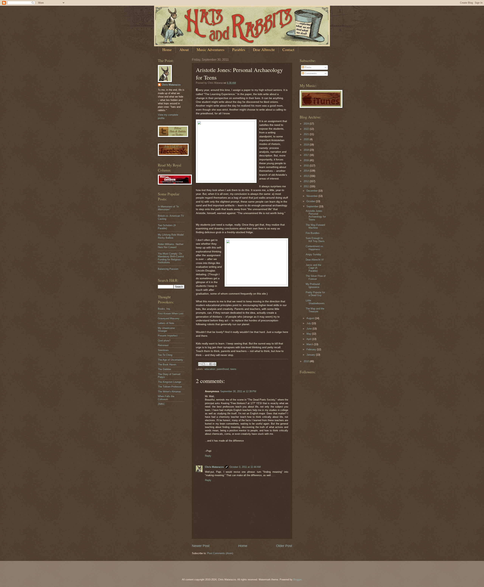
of (168, 208)
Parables (238, 49)
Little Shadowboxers (315, 302)
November (312, 196)
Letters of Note (166, 323)
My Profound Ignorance (313, 285)
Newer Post (200, 546)
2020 (307, 139)
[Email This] (200, 364)
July (309, 323)
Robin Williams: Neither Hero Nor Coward (170, 245)
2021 (307, 134)
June (309, 328)
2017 (307, 155)
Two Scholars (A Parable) (167, 227)
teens (233, 369)
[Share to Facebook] (211, 364)
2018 (307, 149)
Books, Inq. (164, 308)
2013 (307, 176)
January (311, 354)
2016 (307, 160)
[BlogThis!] (204, 364)
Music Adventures (210, 49)
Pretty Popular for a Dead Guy (315, 294)
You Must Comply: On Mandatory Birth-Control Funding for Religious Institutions (171, 258)
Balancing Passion (168, 269)
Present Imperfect (168, 335)
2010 (307, 361)
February (311, 349)
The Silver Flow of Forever (316, 277)
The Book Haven (167, 364)
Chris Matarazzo (214, 467)
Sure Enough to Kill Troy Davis (315, 239)
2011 (307, 186)
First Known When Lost (170, 313)
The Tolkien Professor (170, 386)
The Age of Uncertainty (170, 359)
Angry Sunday (313, 254)
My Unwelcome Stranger (166, 329)
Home (167, 49)
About (184, 49)
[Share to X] (207, 364)
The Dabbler (164, 369)
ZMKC (161, 404)
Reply (208, 455)
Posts (307, 67)
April (309, 339)
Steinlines (163, 350)
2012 (307, 181)
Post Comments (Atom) (220, 553)
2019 (307, 144)
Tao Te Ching (165, 354)
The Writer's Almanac (169, 391)
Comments (310, 73)
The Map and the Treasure (315, 310)
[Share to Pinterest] (214, 364)
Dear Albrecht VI (315, 259)
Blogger (297, 579)
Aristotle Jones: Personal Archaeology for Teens (316, 215)
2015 (307, 165)
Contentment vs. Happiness (315, 248)
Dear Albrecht (264, 49)
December (312, 190)
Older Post (284, 546)
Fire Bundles (313, 233)
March (310, 344)
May (309, 333)
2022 (307, 129)
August (310, 318)
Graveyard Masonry (168, 318)
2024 (307, 123)
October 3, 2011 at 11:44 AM (245, 467)
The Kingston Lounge (169, 382)
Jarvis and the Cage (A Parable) (313, 268)
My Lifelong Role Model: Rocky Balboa (171, 236)
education (210, 369)
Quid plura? (164, 340)
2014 (307, 170)
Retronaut (163, 345)
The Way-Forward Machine (315, 226)
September (312, 206)
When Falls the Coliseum (166, 398)
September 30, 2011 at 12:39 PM (238, 391)
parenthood (223, 369)
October (311, 201)
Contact (288, 49)
